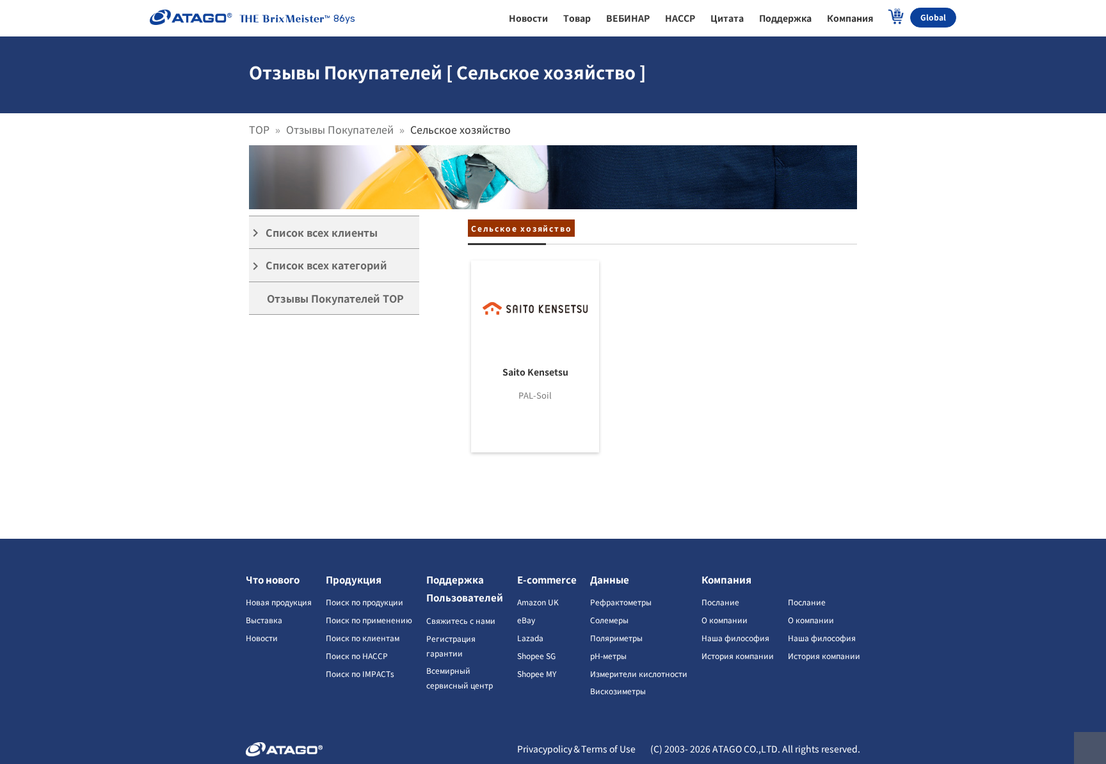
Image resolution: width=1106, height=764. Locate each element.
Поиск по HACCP (357, 655)
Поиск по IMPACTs (360, 673)
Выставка (264, 619)
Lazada (530, 637)
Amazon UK (538, 601)
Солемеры (609, 619)
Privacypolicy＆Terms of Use (576, 748)
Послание (720, 601)
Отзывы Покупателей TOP (335, 298)
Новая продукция (279, 601)
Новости (262, 637)
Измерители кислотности (638, 673)
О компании (724, 619)
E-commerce (547, 579)
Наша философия (735, 637)
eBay (526, 619)
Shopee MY (536, 673)
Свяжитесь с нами (460, 620)
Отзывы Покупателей (340, 129)
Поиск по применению (369, 619)
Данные (609, 579)
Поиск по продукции (364, 601)
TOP (259, 129)
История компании (737, 655)
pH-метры (608, 655)
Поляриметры (616, 637)
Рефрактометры (621, 601)
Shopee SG (536, 655)
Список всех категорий (318, 265)
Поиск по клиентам (362, 637)
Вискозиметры (618, 690)
